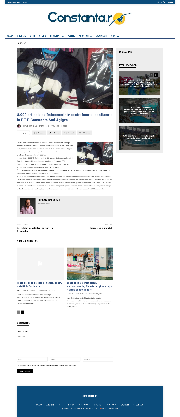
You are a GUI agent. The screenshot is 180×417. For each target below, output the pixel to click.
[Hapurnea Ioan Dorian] (19, 126)
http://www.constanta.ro (45, 203)
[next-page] (22, 312)
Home (19, 43)
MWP (116, 409)
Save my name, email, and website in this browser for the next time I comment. (48, 365)
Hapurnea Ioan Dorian (33, 126)
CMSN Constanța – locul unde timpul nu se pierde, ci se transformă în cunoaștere (140, 138)
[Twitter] (39, 207)
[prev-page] (18, 312)
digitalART (108, 409)
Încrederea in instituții (101, 228)
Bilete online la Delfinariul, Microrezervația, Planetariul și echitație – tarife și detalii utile (89, 286)
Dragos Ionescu (30, 290)
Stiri (26, 43)
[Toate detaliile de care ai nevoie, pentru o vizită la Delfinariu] (40, 264)
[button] (161, 2)
